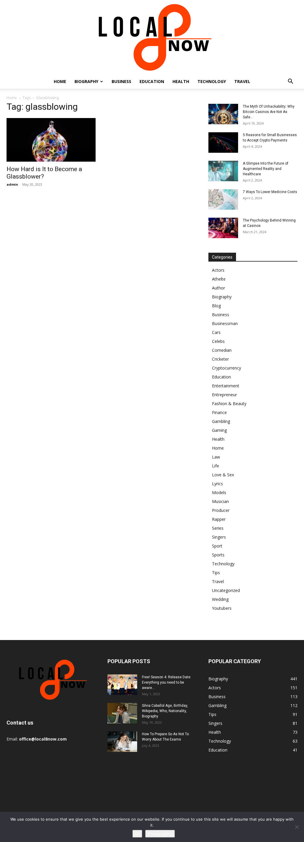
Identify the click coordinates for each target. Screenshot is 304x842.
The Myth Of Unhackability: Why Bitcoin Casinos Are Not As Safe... (268, 111)
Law (216, 457)
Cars (216, 332)
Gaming (219, 430)
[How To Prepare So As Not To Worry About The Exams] (122, 741)
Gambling (221, 421)
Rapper (219, 519)
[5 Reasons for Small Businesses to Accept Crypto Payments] (223, 142)
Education (152, 81)
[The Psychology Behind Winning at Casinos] (223, 228)
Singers (219, 537)
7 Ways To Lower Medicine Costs (270, 192)
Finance (219, 412)
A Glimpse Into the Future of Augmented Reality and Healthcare (265, 168)
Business (121, 81)
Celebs (218, 341)
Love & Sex (223, 474)
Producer (220, 510)
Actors (218, 270)
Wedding (220, 599)
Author (218, 288)
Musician (220, 501)
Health (180, 81)
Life (215, 466)
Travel (242, 81)
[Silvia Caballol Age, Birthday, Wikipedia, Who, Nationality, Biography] (122, 713)
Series (218, 528)
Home (60, 81)
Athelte (219, 279)
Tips (216, 572)
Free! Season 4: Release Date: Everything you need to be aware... (166, 682)
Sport (217, 546)
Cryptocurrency (226, 368)
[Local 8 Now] (152, 37)
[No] (297, 827)
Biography (86, 81)
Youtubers (222, 608)
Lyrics (217, 483)
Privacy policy (160, 833)
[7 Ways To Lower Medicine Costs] (223, 199)
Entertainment (225, 386)
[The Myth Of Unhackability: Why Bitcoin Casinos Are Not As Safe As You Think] (223, 114)
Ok (137, 833)
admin (12, 184)
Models (219, 492)
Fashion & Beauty (229, 403)
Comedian (222, 350)
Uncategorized (226, 590)
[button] (290, 82)
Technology (211, 81)
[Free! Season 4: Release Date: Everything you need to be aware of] (122, 684)
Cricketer (220, 359)
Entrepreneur (224, 394)
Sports (218, 555)
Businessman (225, 323)
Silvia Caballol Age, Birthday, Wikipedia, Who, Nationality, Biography (165, 710)
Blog (216, 305)
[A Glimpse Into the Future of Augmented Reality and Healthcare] (223, 171)
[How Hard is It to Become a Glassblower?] (51, 140)
